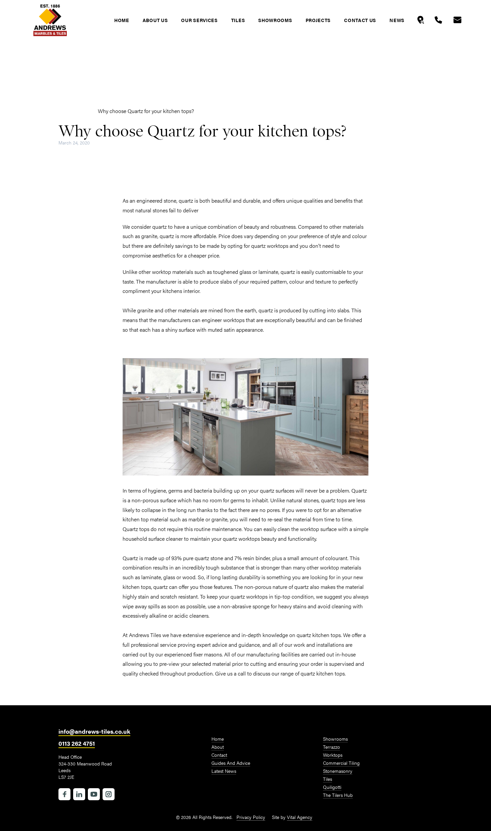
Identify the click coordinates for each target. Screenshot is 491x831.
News (396, 20)
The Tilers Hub (338, 795)
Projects (318, 20)
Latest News (73, 111)
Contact (219, 754)
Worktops (332, 754)
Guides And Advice (230, 762)
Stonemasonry (337, 770)
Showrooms (275, 20)
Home (121, 20)
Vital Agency (299, 817)
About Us (155, 20)
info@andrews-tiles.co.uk (94, 731)
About (217, 746)
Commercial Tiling (341, 762)
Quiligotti (332, 787)
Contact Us (360, 20)
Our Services (199, 20)
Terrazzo (331, 746)
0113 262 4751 (76, 743)
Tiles (238, 20)
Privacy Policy (250, 817)
